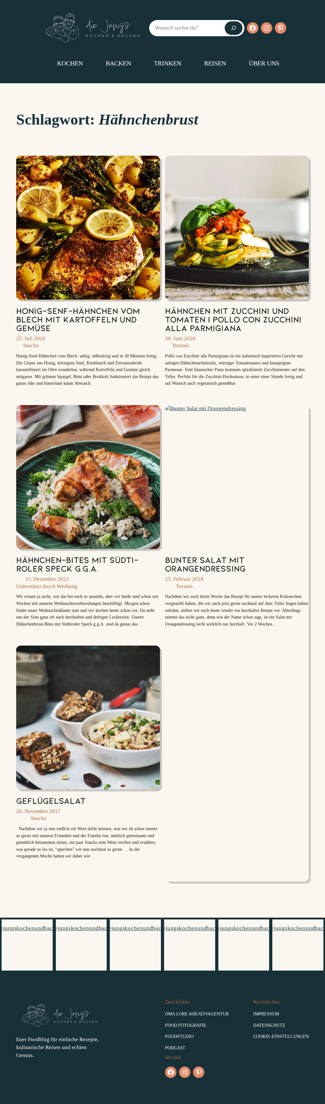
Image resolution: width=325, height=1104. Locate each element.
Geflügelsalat (51, 800)
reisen (215, 63)
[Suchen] (233, 28)
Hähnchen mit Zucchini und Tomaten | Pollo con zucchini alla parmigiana (233, 319)
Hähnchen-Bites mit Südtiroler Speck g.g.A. (77, 563)
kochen (70, 63)
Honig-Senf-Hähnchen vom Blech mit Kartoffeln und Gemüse (78, 319)
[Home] (38, 63)
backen (118, 63)
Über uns (264, 63)
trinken (167, 63)
